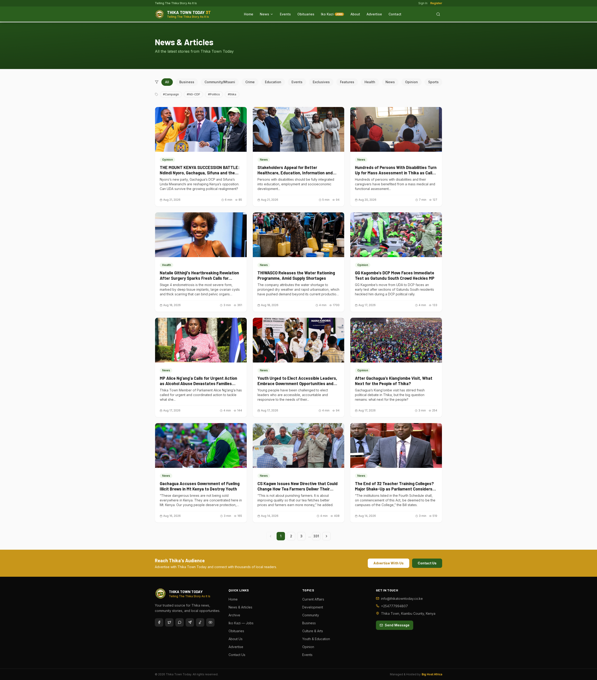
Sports (433, 82)
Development (312, 607)
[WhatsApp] (179, 622)
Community (310, 615)
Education (273, 82)
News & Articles (240, 607)
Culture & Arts (312, 631)
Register (436, 3)
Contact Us (427, 563)
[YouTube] (210, 622)
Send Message (397, 625)
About (355, 14)
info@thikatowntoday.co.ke (402, 599)
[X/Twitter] (169, 622)
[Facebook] (159, 622)
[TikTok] (200, 622)
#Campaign (171, 94)
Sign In (422, 3)
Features (347, 82)
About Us (236, 639)
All (167, 82)
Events (285, 14)
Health (369, 82)
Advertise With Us (388, 563)
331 (316, 536)
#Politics (214, 94)
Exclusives (321, 82)
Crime (250, 82)
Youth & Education (316, 639)
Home (248, 14)
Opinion (411, 82)
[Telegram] (190, 622)
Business (186, 82)
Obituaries (305, 14)
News (264, 14)
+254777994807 (394, 606)
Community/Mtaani (220, 82)
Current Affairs (313, 599)
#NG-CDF (193, 94)
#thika (232, 94)
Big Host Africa (432, 674)
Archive (234, 615)
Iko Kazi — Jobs (241, 623)
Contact (395, 14)
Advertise (374, 14)
